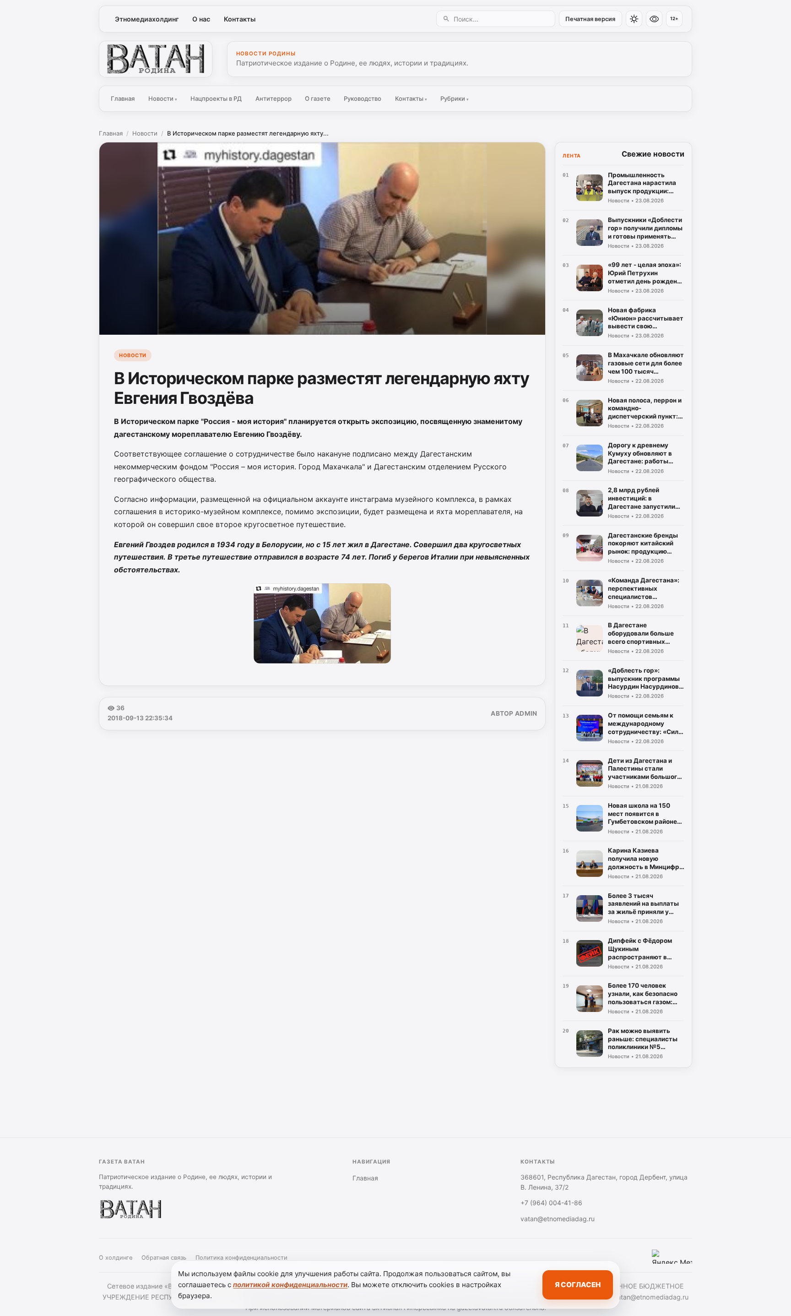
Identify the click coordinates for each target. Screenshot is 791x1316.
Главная (123, 98)
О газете (317, 98)
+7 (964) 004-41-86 (551, 1203)
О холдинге (115, 1257)
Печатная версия (590, 19)
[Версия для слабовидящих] (654, 19)
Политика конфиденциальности (241, 1257)
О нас (201, 19)
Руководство (362, 98)
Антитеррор (273, 98)
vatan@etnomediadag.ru (557, 1219)
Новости (162, 98)
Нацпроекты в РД (216, 98)
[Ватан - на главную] (155, 59)
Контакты (239, 19)
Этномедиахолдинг (147, 19)
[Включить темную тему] (634, 19)
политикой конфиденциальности (290, 1284)
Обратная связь (163, 1257)
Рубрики (454, 98)
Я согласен (578, 1284)
